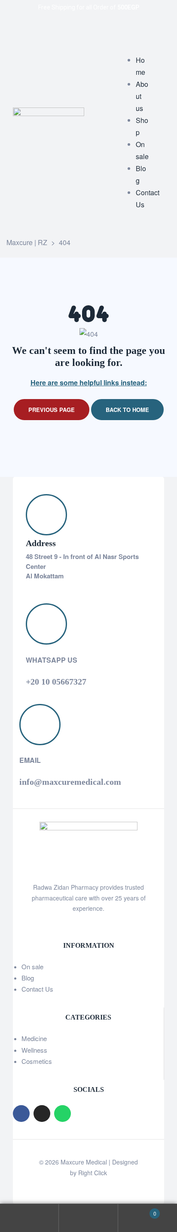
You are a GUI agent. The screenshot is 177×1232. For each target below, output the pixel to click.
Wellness (34, 1049)
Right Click (92, 1172)
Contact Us (37, 988)
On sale (32, 966)
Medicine (34, 1038)
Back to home (127, 410)
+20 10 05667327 (56, 681)
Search (88, 1218)
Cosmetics (36, 1061)
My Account (29, 1218)
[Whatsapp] (62, 1113)
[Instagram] (42, 1113)
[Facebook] (21, 1113)
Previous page (51, 410)
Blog (27, 977)
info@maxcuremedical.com (70, 782)
